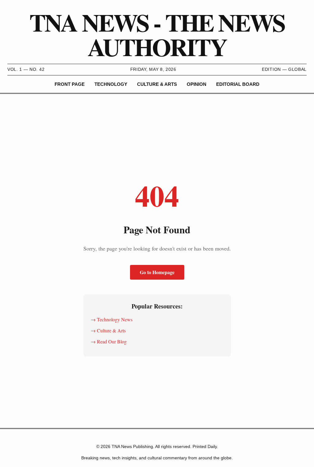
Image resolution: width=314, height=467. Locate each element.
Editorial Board (237, 84)
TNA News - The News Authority (157, 34)
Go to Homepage (157, 272)
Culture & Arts (157, 84)
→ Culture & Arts (108, 330)
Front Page (70, 84)
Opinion (196, 84)
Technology (110, 84)
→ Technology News (111, 319)
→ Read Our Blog (109, 341)
